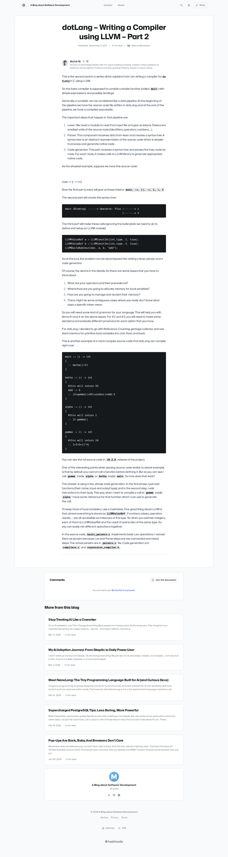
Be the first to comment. (123, 590)
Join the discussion (166, 580)
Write (202, 5)
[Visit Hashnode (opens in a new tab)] (114, 841)
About (121, 5)
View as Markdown (140, 45)
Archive (104, 817)
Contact (108, 5)
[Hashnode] (119, 795)
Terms (124, 817)
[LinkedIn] (87, 61)
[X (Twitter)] (83, 61)
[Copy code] (162, 207)
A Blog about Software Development (50, 5)
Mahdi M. (75, 61)
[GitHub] (114, 795)
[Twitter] (109, 795)
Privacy (114, 817)
